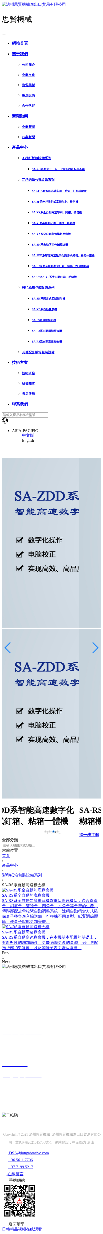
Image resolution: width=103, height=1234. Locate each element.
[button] (45, 831)
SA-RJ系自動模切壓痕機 (47, 330)
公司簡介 (28, 64)
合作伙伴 (28, 105)
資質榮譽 (28, 85)
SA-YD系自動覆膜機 (44, 309)
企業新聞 (28, 127)
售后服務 (28, 394)
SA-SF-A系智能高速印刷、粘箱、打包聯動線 (59, 190)
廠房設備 (28, 95)
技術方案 (20, 362)
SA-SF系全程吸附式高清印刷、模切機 (55, 201)
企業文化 (28, 75)
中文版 (28, 435)
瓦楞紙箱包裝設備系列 (38, 180)
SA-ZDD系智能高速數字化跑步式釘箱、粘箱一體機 (63, 255)
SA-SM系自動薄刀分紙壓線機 (50, 244)
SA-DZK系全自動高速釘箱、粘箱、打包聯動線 (60, 266)
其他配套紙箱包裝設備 (38, 352)
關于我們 (20, 54)
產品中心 (20, 147)
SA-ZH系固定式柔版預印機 (48, 298)
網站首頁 (20, 43)
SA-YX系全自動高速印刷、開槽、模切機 (57, 212)
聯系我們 (20, 404)
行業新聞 (28, 137)
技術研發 (28, 373)
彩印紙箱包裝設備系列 (38, 287)
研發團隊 (28, 383)
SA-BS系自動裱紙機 (44, 320)
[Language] (5, 422)
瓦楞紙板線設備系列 (36, 158)
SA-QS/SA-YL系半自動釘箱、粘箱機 (54, 276)
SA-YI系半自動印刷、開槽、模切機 (53, 223)
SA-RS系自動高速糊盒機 (47, 341)
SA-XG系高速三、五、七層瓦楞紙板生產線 (58, 169)
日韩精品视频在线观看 (22, 1229)
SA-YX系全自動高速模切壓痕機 (51, 233)
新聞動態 (20, 116)
